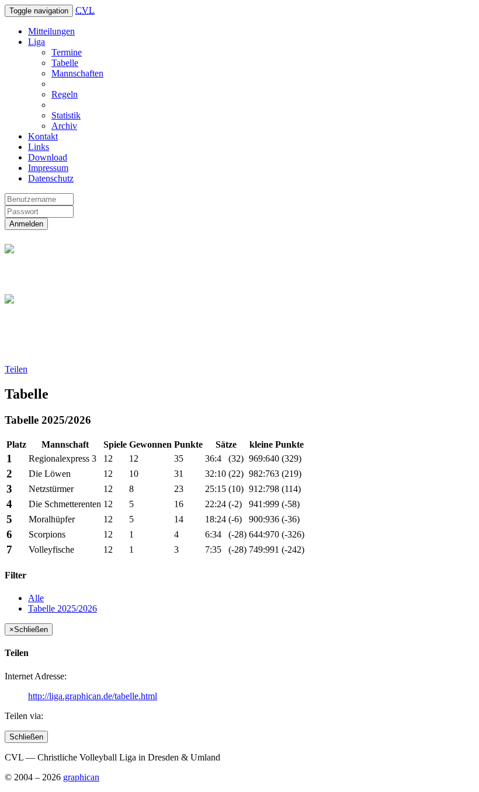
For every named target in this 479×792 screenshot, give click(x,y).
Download (47, 157)
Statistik (66, 115)
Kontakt (43, 136)
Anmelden (26, 223)
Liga (36, 42)
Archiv (64, 126)
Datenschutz (51, 178)
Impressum (48, 168)
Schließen (26, 736)
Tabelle (64, 63)
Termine (66, 52)
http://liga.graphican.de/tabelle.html (92, 696)
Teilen (16, 369)
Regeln (64, 94)
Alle (36, 598)
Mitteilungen (51, 31)
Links (38, 147)
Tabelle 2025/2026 (62, 608)
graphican (81, 777)
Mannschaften (77, 73)
